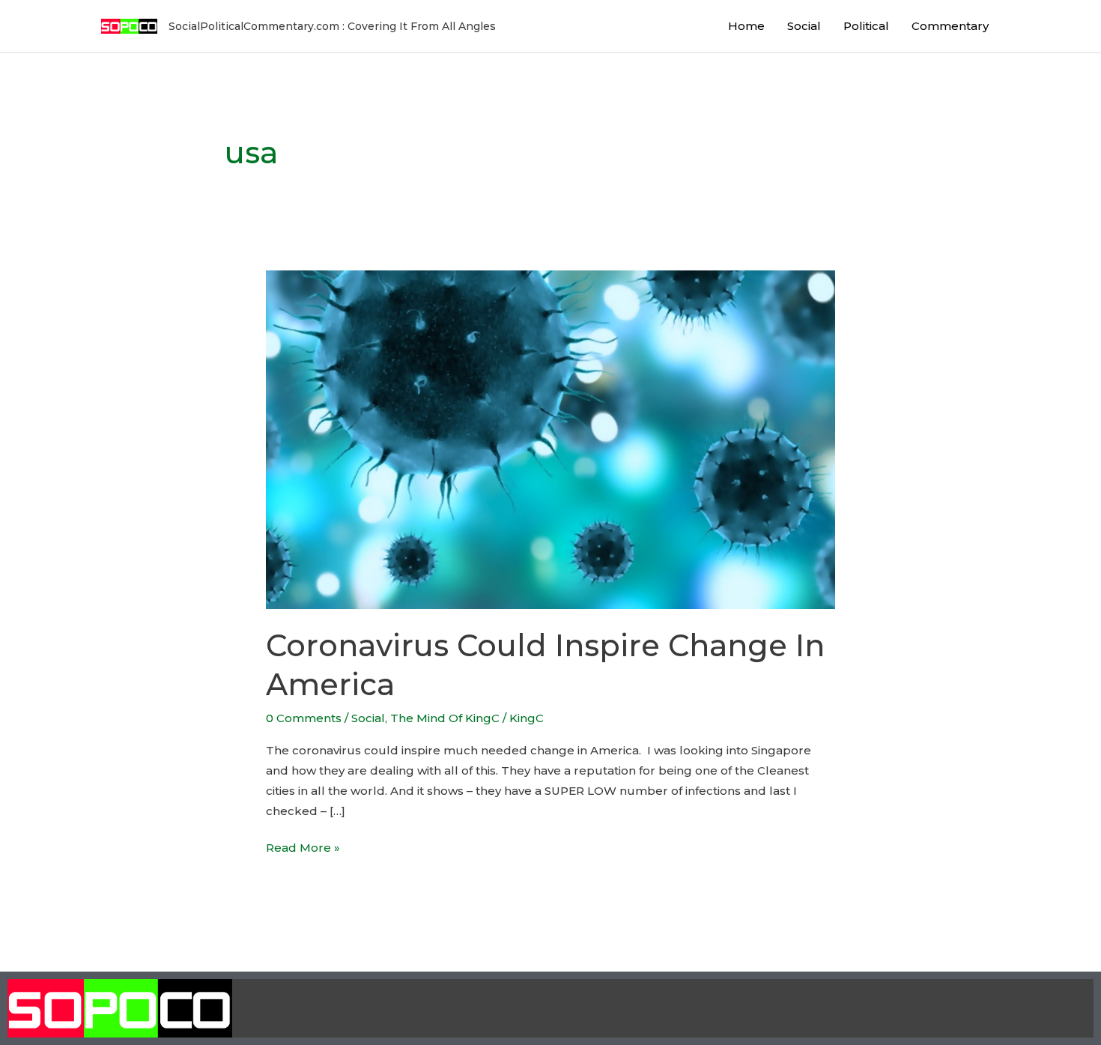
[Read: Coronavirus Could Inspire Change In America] (550, 438)
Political (866, 26)
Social (804, 26)
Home (746, 26)
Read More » (303, 846)
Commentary (950, 26)
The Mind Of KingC (445, 718)
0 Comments (304, 718)
